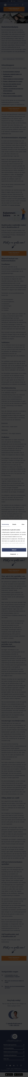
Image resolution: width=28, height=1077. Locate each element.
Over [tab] (23, 524)
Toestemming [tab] (5, 524)
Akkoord (14, 549)
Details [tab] (14, 524)
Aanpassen (13, 554)
